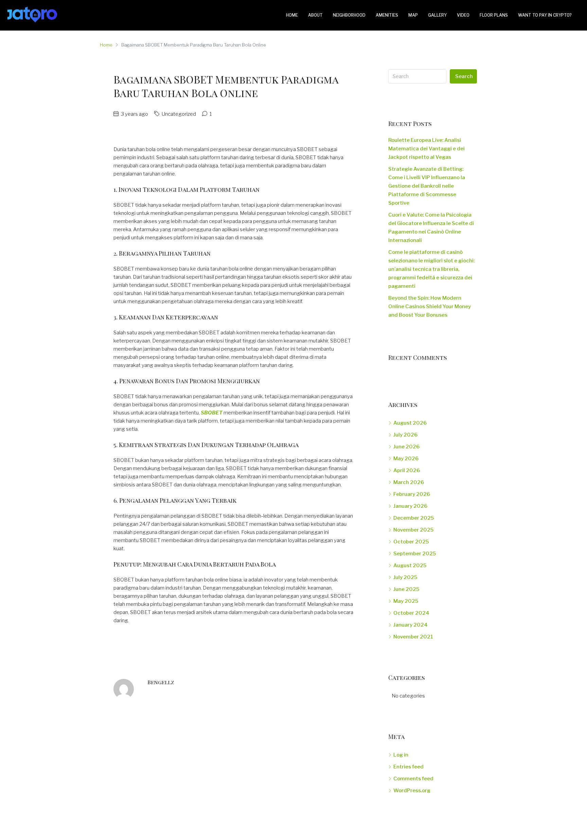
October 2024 (411, 613)
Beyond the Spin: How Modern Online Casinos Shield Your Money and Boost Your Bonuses (429, 306)
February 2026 (411, 494)
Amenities (387, 15)
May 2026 (406, 459)
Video (463, 15)
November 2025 (413, 530)
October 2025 (411, 542)
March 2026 (408, 482)
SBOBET (212, 413)
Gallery (437, 15)
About (315, 15)
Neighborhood (349, 15)
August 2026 (410, 423)
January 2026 (410, 506)
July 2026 (405, 435)
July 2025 (405, 577)
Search (464, 76)
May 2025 (405, 601)
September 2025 (414, 554)
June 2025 (406, 589)
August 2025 (409, 565)
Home (292, 15)
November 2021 (413, 637)
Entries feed (408, 767)
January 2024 (410, 625)
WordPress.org (411, 790)
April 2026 (406, 470)
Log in (400, 755)
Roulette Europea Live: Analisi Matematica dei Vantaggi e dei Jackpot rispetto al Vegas (426, 148)
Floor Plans (494, 15)
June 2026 (406, 447)
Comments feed (413, 779)
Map (413, 15)
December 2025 (413, 518)
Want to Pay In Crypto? (545, 15)
